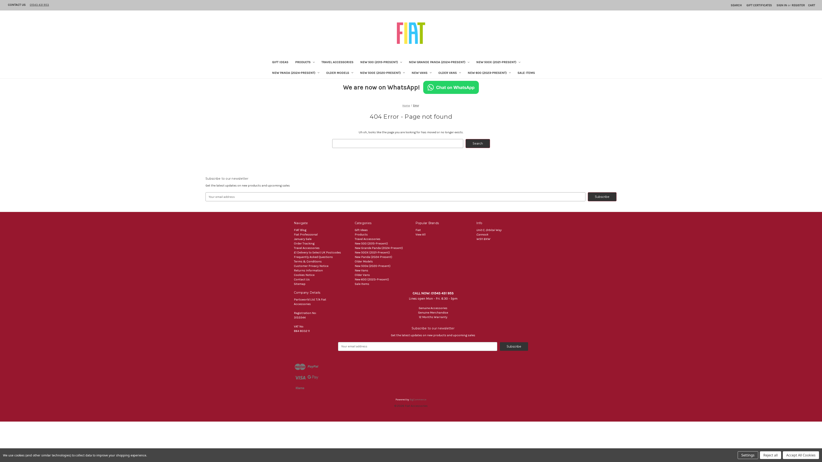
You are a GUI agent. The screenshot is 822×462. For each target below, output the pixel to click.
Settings (748, 455)
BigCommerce (418, 399)
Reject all (770, 455)
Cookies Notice (304, 275)
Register (798, 5)
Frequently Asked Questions (313, 257)
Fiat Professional (306, 234)
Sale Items (526, 73)
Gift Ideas (280, 62)
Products (303, 62)
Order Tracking (304, 243)
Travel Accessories (337, 62)
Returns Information (308, 270)
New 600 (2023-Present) (487, 73)
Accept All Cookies (801, 455)
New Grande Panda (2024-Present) (437, 62)
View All (420, 234)
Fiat (418, 230)
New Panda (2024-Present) (293, 73)
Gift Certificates (759, 5)
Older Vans (447, 73)
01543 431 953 (39, 5)
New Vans (419, 73)
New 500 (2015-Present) (379, 62)
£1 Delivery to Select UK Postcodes (317, 252)
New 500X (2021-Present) (496, 62)
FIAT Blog (300, 230)
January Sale (302, 239)
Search (736, 5)
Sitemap (299, 284)
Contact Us (17, 5)
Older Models (337, 73)
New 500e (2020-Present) (380, 73)
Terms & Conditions (308, 261)
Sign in (782, 5)
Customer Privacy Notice (311, 266)
